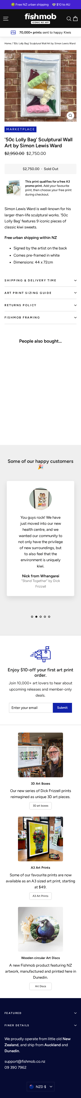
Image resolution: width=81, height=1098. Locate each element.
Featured (13, 1013)
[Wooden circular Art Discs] (40, 929)
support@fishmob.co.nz (24, 1061)
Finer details (16, 1025)
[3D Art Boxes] (40, 755)
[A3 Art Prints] (40, 839)
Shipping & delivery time (30, 280)
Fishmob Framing (22, 317)
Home (7, 43)
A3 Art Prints (40, 896)
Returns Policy (20, 305)
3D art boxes (40, 805)
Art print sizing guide (28, 293)
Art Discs (40, 986)
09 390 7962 (15, 1067)
